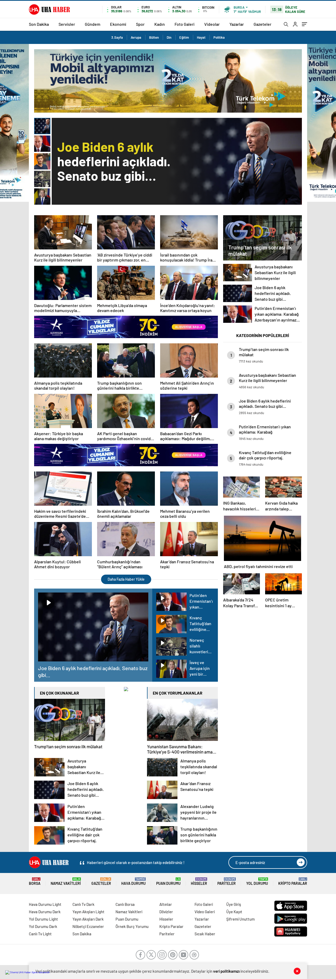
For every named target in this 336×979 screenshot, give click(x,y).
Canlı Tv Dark (83, 904)
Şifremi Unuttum (240, 919)
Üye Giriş (233, 904)
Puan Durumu (168, 881)
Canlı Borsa (125, 904)
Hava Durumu (133, 881)
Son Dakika (39, 24)
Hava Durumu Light (45, 904)
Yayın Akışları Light (88, 911)
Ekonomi (118, 24)
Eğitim (184, 37)
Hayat (201, 37)
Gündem (92, 24)
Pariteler (226, 881)
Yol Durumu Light (43, 919)
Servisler (67, 24)
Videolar (212, 24)
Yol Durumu (257, 881)
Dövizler (166, 911)
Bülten (154, 37)
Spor (140, 24)
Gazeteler (262, 24)
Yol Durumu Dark (43, 926)
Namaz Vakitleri (66, 881)
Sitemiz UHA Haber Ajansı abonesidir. (30, 972)
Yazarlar (236, 24)
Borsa (34, 881)
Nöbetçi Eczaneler (88, 926)
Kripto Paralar (292, 881)
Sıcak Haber (205, 933)
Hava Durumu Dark (45, 911)
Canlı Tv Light (40, 933)
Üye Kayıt (234, 911)
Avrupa (136, 37)
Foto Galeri (185, 24)
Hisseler (199, 881)
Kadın (159, 24)
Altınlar (165, 904)
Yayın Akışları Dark (88, 919)
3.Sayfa (117, 37)
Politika (219, 37)
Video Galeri (205, 911)
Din (169, 37)
